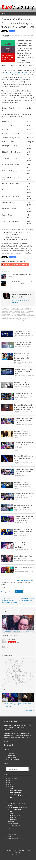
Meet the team (12, 757)
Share (12, 31)
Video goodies (13, 819)
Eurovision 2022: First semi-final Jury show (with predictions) (24, 495)
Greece (22, 317)
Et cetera (25, 35)
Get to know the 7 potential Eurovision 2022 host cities (23, 343)
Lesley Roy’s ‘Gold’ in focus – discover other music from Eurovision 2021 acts (20, 283)
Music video (11, 821)
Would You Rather (13, 838)
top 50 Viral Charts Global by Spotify (16, 72)
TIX (12, 315)
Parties (11, 813)
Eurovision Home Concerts (15, 790)
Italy (33, 317)
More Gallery (28, 710)
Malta (8, 318)
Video (9, 836)
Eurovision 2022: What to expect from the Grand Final (22, 383)
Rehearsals (13, 817)
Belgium (31, 315)
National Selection (13, 823)
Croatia (3, 317)
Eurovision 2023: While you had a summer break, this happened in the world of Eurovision (22, 357)
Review (10, 833)
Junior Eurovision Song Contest (16, 803)
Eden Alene (17, 311)
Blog (9, 782)
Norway (17, 318)
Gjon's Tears (4, 312)
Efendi (22, 311)
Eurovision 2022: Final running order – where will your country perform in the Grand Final (24, 407)
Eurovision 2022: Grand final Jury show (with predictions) (23, 395)
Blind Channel (13, 309)
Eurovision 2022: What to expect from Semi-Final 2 (22, 432)
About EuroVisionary (13, 759)
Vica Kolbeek (30, 560)
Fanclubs (10, 798)
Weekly (11, 592)
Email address (5, 588)
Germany (17, 317)
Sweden (3, 320)
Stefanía (23, 314)
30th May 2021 (5, 308)
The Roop (8, 315)
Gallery (10, 800)
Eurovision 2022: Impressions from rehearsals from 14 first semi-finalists (24, 545)
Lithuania (3, 318)
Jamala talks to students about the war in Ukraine (23, 557)
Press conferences (15, 815)
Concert (10, 784)
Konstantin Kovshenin (22, 854)
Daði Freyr (24, 309)
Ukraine (15, 320)
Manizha (3, 314)
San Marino (27, 318)
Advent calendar (12, 778)
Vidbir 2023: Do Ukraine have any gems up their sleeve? (23, 332)
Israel (30, 317)
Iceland (26, 317)
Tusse (15, 315)
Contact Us (11, 753)
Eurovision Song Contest (22, 308)
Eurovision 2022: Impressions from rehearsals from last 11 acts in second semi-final (24, 518)
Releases (10, 831)
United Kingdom (22, 320)
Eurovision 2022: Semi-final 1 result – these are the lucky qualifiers (24, 471)
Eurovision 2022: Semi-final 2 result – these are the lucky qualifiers (24, 420)
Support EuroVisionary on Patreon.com (16, 264)
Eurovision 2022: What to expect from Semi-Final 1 (22, 483)
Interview (10, 802)
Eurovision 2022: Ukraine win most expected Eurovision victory (23, 458)
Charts (19, 309)
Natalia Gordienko (11, 314)
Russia (22, 318)
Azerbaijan (26, 315)
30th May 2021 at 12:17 (16, 35)
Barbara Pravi (5, 309)
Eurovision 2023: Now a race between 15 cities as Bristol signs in (23, 371)
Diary (11, 811)
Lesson (10, 805)
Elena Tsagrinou (28, 311)
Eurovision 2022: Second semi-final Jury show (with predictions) (24, 445)
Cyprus (8, 317)
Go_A (9, 312)
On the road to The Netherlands (18, 796)
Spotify (18, 314)
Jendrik (23, 312)
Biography (10, 780)
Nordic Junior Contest (14, 825)
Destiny (11, 311)
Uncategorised (12, 834)
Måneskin (28, 312)
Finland (12, 317)
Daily (4, 592)
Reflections (11, 829)
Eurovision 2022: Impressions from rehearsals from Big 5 (23, 506)
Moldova (12, 318)
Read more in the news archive (26, 580)
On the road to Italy (15, 794)
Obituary (10, 827)
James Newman (16, 312)
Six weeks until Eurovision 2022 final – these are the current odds (9, 600)
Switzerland (9, 320)
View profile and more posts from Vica (20, 301)
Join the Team (11, 755)
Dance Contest (12, 786)
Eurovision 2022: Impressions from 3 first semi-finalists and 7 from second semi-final (23, 531)
